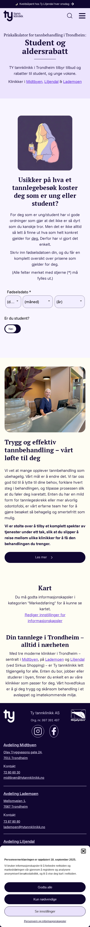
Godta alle (45, 887)
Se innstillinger (45, 911)
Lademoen (72, 81)
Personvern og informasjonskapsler (45, 921)
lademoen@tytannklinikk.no (24, 827)
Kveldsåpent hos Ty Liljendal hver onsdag (44, 3)
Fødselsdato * (19, 292)
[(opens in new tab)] (78, 714)
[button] (83, 851)
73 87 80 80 (11, 821)
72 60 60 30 (11, 772)
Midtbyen (30, 659)
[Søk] (69, 16)
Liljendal (51, 81)
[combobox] (13, 301)
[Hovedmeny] (82, 16)
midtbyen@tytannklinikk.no (23, 777)
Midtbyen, (34, 81)
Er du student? (16, 318)
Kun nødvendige (45, 899)
